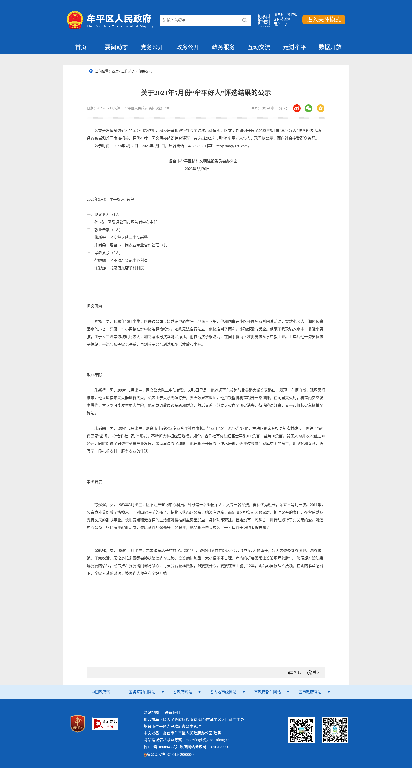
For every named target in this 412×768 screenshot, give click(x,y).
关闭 (316, 672)
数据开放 (330, 47)
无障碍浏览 (282, 19)
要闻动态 (116, 47)
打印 (298, 672)
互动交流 (258, 47)
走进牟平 (294, 47)
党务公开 (152, 47)
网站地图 (151, 713)
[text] (199, 20)
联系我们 (172, 713)
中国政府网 (100, 692)
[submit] (245, 20)
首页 (81, 47)
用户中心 (280, 24)
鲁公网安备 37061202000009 (170, 754)
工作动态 (128, 71)
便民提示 (145, 71)
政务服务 (223, 47)
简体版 (279, 14)
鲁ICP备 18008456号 (160, 747)
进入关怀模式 (324, 19)
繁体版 (292, 14)
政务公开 (187, 47)
